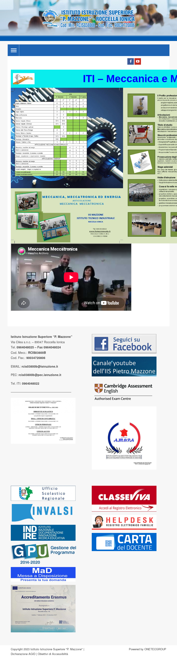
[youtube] (137, 61)
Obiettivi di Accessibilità (53, 654)
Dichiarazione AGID (23, 654)
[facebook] (130, 61)
